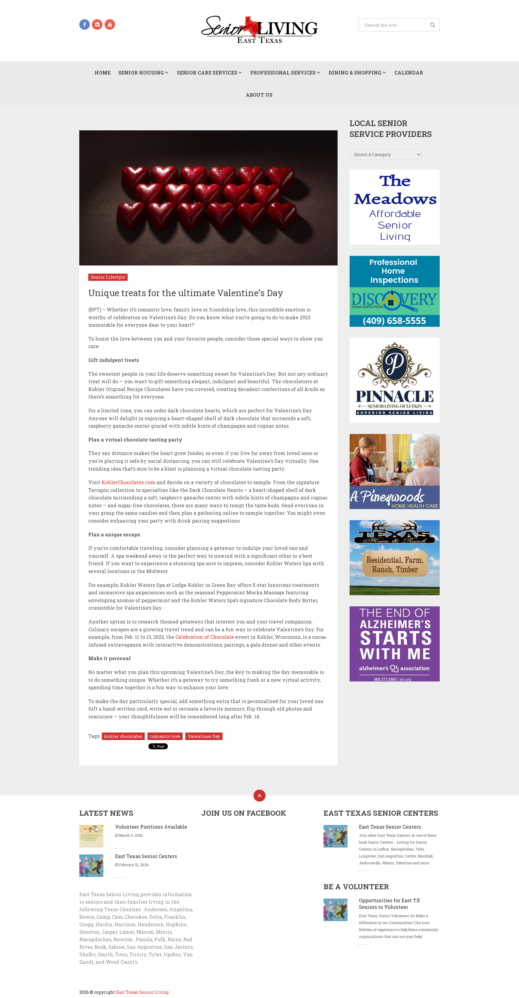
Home (103, 72)
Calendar (408, 72)
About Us (259, 95)
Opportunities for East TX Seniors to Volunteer (389, 903)
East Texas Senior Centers (146, 856)
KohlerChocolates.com (128, 482)
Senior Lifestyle (108, 277)
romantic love (165, 736)
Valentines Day (204, 736)
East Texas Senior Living (142, 992)
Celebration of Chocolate (204, 637)
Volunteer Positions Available (151, 827)
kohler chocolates (123, 736)
